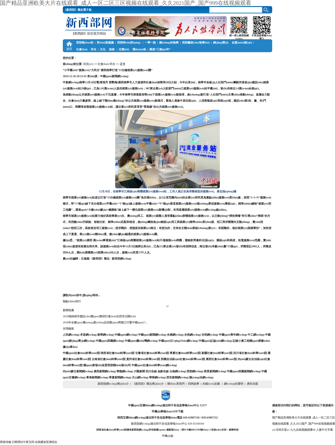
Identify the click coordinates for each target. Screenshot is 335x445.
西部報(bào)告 (85, 42)
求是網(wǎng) (88, 334)
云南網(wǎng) (177, 371)
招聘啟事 (193, 383)
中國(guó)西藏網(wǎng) (110, 340)
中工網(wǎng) (256, 334)
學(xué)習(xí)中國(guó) (89, 56)
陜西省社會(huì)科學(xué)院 (118, 352)
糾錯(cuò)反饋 (212, 383)
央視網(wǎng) (192, 334)
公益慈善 (135, 56)
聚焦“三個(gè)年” (160, 49)
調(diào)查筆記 (116, 56)
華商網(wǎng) (157, 377)
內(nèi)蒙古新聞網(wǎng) (78, 371)
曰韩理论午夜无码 (23, 441)
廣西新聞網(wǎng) (105, 371)
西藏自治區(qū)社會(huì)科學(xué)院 (183, 359)
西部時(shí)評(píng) (129, 42)
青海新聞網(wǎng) (97, 377)
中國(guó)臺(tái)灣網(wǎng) (141, 340)
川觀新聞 (139, 371)
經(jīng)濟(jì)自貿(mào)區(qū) (232, 42)
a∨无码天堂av (281, 429)
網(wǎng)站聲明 (233, 383)
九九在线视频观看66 (302, 429)
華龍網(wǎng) (125, 371)
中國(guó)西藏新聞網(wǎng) (244, 371)
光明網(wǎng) (210, 334)
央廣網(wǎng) (175, 334)
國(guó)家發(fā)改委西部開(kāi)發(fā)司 (107, 365)
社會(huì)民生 (86, 49)
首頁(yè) (88, 63)
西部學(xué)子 (154, 56)
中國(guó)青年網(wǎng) (233, 334)
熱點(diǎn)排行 (72, 301)
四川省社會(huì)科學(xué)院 (250, 352)
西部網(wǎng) (195, 371)
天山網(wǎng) (140, 377)
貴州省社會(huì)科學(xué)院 (143, 359)
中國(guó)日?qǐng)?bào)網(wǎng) (178, 340)
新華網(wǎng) (105, 334)
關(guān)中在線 (209, 56)
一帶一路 (150, 42)
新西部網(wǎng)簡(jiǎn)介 (113, 383)
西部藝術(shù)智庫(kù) (196, 42)
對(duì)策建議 (105, 42)
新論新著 (174, 56)
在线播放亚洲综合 (46, 441)
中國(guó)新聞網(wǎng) (152, 334)
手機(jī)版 (167, 435)
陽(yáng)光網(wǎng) (201, 377)
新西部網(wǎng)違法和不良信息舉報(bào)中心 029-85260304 (167, 423)
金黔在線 (163, 371)
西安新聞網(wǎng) (177, 377)
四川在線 (151, 371)
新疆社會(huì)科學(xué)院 (217, 352)
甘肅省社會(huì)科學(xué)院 (152, 352)
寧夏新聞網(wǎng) (120, 377)
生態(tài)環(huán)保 (132, 49)
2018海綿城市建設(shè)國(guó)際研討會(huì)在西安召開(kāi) (99, 316)
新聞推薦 (68, 310)
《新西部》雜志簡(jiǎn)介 (148, 383)
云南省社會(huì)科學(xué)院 (109, 359)
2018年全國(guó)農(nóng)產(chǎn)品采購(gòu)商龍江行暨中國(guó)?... (105, 322)
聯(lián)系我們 (176, 383)
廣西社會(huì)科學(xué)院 (221, 359)
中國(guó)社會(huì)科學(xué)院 (81, 352)
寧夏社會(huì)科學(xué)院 (185, 352)
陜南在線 (228, 56)
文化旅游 (107, 49)
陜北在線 (191, 56)
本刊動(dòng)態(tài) (249, 56)
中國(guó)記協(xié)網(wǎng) (215, 340)
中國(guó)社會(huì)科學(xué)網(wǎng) (154, 365)
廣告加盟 (252, 383)
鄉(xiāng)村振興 (169, 42)
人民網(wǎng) (71, 334)
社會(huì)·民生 (106, 63)
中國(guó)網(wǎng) (126, 334)
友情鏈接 (68, 328)
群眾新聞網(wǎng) (215, 371)
